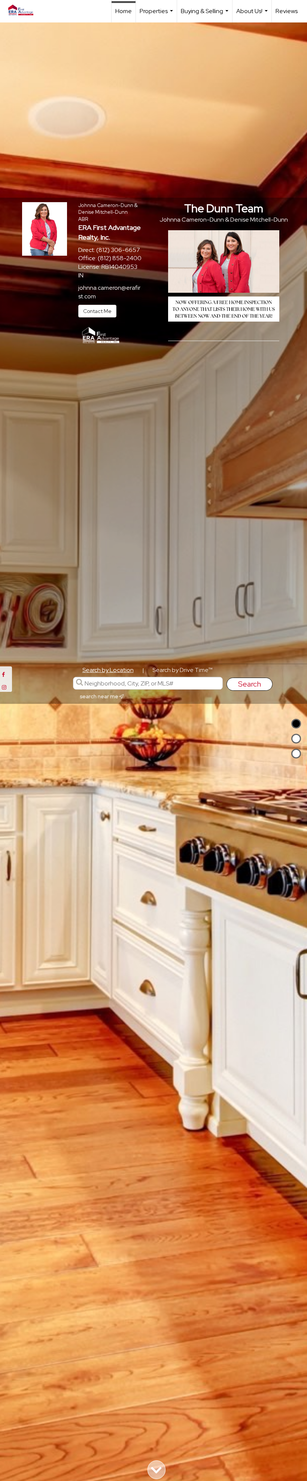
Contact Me (97, 311)
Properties (157, 14)
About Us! (253, 14)
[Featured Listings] (296, 738)
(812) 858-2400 (120, 258)
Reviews (287, 11)
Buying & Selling (205, 14)
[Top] (296, 724)
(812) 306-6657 (118, 250)
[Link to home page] (24, 10)
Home (123, 11)
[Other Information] (296, 753)
